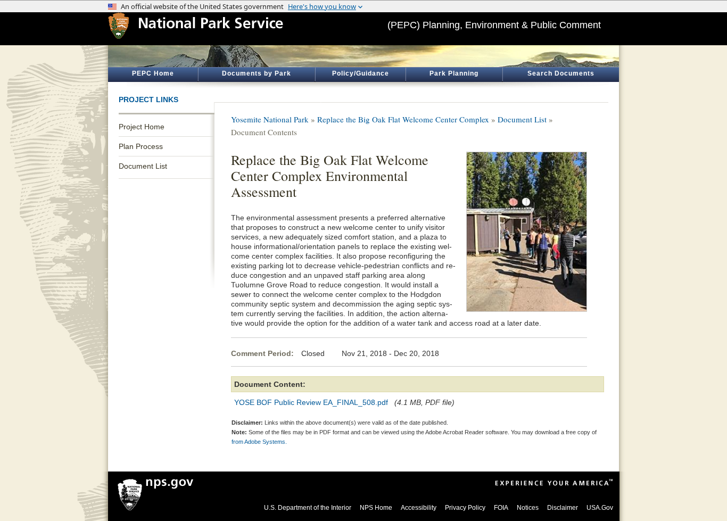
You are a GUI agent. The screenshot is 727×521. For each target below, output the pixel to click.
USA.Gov (599, 507)
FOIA (501, 507)
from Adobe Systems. (259, 442)
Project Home (141, 126)
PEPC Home (153, 73)
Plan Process (141, 146)
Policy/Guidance (360, 73)
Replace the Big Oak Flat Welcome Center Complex (403, 119)
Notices (528, 507)
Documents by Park (256, 73)
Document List (143, 166)
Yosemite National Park (270, 119)
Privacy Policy (465, 507)
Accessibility (418, 507)
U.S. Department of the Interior (307, 507)
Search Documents (560, 73)
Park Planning (453, 73)
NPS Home (376, 507)
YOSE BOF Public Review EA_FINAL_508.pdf (311, 402)
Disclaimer (562, 507)
